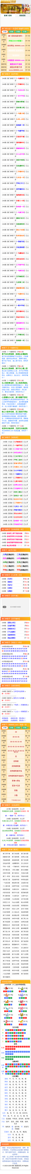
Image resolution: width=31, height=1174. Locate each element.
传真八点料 (15, 909)
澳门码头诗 (6, 941)
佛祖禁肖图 (15, 883)
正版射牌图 (15, 974)
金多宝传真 (15, 951)
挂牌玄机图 (24, 922)
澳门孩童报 (24, 974)
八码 (8, 554)
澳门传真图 (15, 853)
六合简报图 (6, 899)
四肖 (8, 558)
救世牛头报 (15, 892)
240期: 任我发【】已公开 (15, 503)
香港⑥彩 (22, 15)
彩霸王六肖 (6, 902)
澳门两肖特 (15, 941)
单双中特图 (15, 970)
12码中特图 (6, 970)
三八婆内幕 (6, 886)
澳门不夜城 (6, 961)
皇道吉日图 (24, 951)
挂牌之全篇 (24, 857)
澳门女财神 (15, 931)
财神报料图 (6, 967)
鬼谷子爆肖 (15, 957)
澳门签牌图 (15, 938)
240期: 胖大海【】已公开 (15, 481)
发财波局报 (6, 918)
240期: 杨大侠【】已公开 (15, 463)
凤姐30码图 (6, 905)
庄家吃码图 (24, 915)
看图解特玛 (15, 944)
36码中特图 (15, 918)
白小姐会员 (15, 912)
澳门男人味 (24, 918)
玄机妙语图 (6, 863)
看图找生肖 (6, 925)
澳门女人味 (6, 938)
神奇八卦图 (15, 928)
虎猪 (17, 1121)
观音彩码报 (24, 957)
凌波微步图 (15, 915)
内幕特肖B (15, 889)
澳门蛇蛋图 (6, 922)
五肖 (22, 562)
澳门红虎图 (15, 954)
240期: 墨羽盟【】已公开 (15, 510)
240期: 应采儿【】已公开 (15, 445)
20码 (8, 562)
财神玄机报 (6, 935)
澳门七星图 (24, 954)
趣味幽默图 (24, 928)
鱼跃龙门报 (6, 879)
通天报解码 (6, 977)
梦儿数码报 (6, 896)
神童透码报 (6, 889)
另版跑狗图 (6, 860)
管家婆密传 (24, 905)
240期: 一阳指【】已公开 (15, 474)
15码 (22, 558)
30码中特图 (6, 873)
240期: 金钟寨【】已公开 (15, 517)
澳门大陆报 (6, 915)
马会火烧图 (15, 902)
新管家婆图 (24, 961)
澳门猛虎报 (24, 941)
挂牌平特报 (15, 886)
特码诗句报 (24, 866)
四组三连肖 (6, 951)
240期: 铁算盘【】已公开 (15, 456)
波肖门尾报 (24, 909)
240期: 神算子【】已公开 (15, 478)
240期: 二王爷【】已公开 (15, 495)
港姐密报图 (24, 912)
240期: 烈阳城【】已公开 (15, 513)
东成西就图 (24, 967)
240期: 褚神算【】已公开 (15, 460)
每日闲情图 (24, 935)
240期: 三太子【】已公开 (15, 492)
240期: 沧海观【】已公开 (15, 506)
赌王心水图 (15, 964)
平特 (8, 570)
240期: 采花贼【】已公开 (15, 470)
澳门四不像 (6, 853)
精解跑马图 (6, 857)
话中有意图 (24, 899)
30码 (22, 566)
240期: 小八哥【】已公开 (15, 467)
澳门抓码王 (15, 873)
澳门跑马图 (24, 853)
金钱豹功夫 (6, 944)
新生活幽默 (24, 870)
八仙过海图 (6, 974)
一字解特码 (15, 866)
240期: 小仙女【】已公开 (15, 442)
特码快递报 (24, 879)
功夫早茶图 (6, 957)
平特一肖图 (6, 866)
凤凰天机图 (15, 925)
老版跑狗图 (15, 860)
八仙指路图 (24, 970)
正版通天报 (24, 883)
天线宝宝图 (24, 873)
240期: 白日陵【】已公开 (15, 524)
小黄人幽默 (15, 870)
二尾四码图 (15, 967)
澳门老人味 (6, 931)
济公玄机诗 (24, 863)
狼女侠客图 (24, 902)
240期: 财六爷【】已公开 (15, 452)
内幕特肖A (24, 889)
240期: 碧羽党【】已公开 (15, 499)
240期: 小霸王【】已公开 (15, 449)
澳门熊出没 (24, 925)
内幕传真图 (15, 935)
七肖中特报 (24, 886)
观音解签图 (24, 892)
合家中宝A (24, 896)
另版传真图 (24, 876)
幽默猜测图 (6, 954)
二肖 (22, 554)
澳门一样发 (6, 876)
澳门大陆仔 (6, 909)
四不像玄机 (6, 870)
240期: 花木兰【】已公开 (15, 485)
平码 (22, 570)
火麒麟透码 (15, 863)
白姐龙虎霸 (15, 905)
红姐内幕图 (6, 912)
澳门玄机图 (24, 860)
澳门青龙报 (24, 931)
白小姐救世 (15, 922)
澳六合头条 (24, 938)
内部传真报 (6, 892)
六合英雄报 (15, 899)
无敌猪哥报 (15, 879)
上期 (4, 607)
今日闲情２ (15, 948)
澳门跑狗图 (15, 857)
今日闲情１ (24, 944)
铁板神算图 (24, 964)
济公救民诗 (24, 948)
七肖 (8, 566)
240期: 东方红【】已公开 (15, 521)
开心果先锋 (6, 948)
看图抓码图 (6, 928)
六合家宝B (15, 896)
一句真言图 (6, 883)
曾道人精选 (15, 876)
